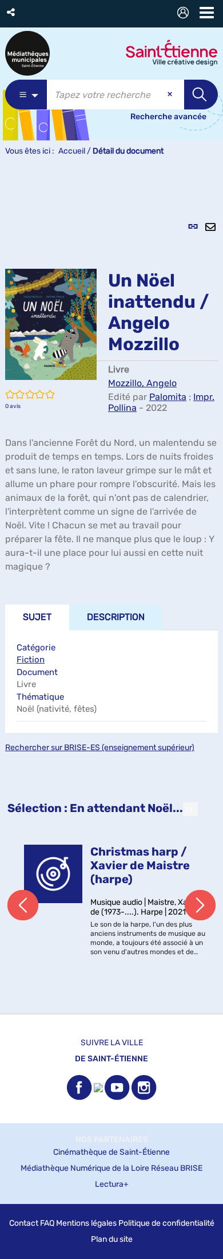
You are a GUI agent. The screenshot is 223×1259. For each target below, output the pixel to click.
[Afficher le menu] (206, 12)
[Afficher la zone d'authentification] (185, 14)
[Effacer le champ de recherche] (171, 94)
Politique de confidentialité (166, 1223)
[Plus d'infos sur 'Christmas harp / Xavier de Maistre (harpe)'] (53, 874)
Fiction (31, 659)
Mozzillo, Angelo (142, 383)
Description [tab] (116, 616)
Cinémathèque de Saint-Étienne (111, 1152)
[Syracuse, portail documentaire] (27, 53)
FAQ (47, 1223)
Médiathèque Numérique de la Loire (85, 1168)
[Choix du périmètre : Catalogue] (26, 94)
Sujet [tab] (37, 616)
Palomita (167, 396)
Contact (23, 1223)
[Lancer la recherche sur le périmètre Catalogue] (201, 94)
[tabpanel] (111, 591)
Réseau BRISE (176, 1168)
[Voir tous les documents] (190, 809)
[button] (12, 12)
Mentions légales (86, 1223)
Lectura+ (112, 1184)
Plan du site (112, 1239)
